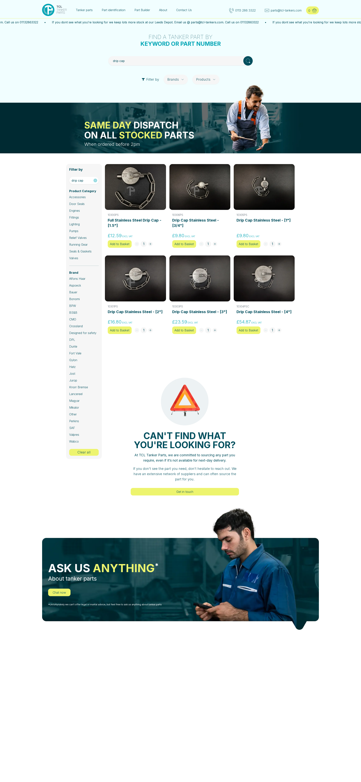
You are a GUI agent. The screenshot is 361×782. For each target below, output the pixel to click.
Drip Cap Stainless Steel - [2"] (135, 312)
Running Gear (78, 244)
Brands (173, 79)
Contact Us (184, 10)
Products (203, 79)
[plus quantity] (150, 244)
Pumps (73, 231)
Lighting (74, 224)
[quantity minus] (137, 244)
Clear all (84, 452)
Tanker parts (84, 10)
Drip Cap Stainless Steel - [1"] (264, 220)
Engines (74, 211)
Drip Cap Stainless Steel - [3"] (199, 312)
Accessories (77, 197)
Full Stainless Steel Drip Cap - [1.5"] (134, 223)
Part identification (113, 10)
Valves (73, 258)
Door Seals (77, 204)
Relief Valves (78, 238)
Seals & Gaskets (80, 251)
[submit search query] (248, 61)
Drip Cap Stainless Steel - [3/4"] (195, 223)
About (163, 10)
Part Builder (142, 10)
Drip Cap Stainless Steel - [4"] (264, 312)
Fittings (74, 217)
